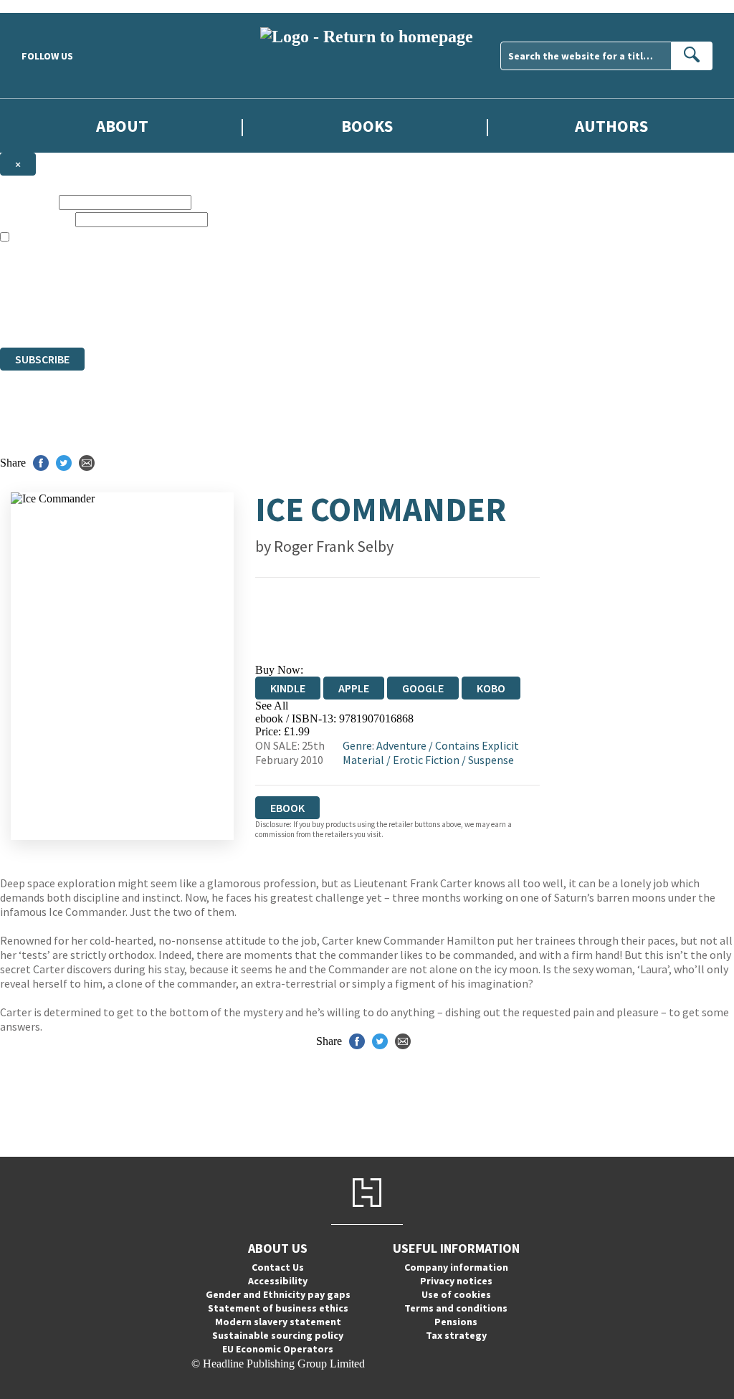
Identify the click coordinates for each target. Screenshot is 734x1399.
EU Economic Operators (277, 1348)
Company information (456, 1267)
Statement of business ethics (278, 1308)
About (122, 125)
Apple (353, 688)
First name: (28, 202)
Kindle (287, 688)
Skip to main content (46, 6)
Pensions (455, 1321)
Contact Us (278, 1267)
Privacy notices (456, 1280)
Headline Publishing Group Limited (179, 289)
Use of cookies (456, 1294)
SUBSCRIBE (42, 359)
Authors (611, 125)
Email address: (36, 219)
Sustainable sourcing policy (277, 1335)
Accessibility (278, 1280)
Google (423, 688)
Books (367, 125)
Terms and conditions (455, 1308)
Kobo (491, 688)
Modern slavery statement (278, 1321)
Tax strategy (456, 1335)
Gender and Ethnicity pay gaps (278, 1294)
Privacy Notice (282, 315)
